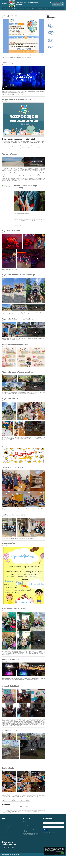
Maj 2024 (49, 24)
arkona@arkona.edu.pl (28, 823)
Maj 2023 (49, 37)
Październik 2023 (51, 32)
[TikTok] (8, 847)
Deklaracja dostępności (8, 825)
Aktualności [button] (14, 8)
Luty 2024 (50, 27)
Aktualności (13, 12)
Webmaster (6, 821)
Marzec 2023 (50, 39)
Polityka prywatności (8, 829)
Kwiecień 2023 (50, 38)
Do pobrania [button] (40, 8)
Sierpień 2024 (50, 23)
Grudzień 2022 (50, 42)
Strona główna (5, 12)
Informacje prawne (7, 827)
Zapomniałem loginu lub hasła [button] (49, 832)
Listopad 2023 (50, 31)
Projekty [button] (47, 8)
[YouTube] (13, 847)
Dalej (27, 800)
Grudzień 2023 (50, 30)
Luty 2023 (50, 40)
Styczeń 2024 (50, 28)
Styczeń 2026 (50, 19)
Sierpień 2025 (50, 22)
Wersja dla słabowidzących (8, 854)
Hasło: (44, 825)
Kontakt (5, 837)
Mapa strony (6, 833)
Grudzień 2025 (50, 20)
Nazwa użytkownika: (47, 821)
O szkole (5, 835)
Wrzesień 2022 (50, 46)
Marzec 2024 (50, 26)
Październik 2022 (51, 45)
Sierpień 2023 (50, 34)
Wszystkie (50, 47)
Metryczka (6, 831)
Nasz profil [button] (21, 8)
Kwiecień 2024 (50, 25)
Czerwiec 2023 (50, 35)
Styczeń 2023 (50, 41)
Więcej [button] (52, 8)
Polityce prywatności (59, 851)
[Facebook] (4, 847)
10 (23, 800)
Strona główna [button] (6, 8)
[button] (54, 2)
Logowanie (61, 2)
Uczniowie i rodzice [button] (30, 8)
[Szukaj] (63, 4)
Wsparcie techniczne (8, 823)
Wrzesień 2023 (50, 33)
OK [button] (62, 853)
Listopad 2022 (50, 43)
